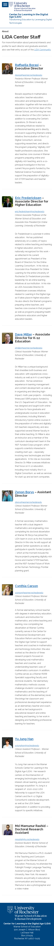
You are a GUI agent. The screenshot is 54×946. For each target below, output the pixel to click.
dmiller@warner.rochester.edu (28, 348)
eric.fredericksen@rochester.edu (29, 211)
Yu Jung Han (24, 739)
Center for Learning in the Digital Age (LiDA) (28, 15)
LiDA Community (42, 49)
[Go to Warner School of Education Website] (22, 6)
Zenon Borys (24, 492)
